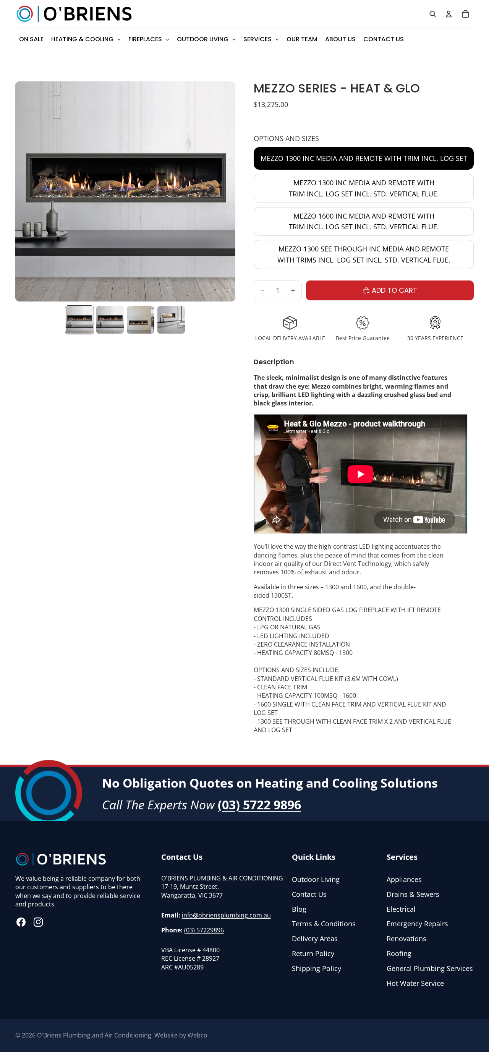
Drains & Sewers (413, 894)
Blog (299, 909)
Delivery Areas (315, 938)
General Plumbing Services (430, 968)
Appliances (404, 879)
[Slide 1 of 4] (79, 320)
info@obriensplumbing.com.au (226, 915)
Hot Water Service (415, 983)
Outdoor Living (316, 879)
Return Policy (313, 953)
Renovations (406, 938)
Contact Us (309, 894)
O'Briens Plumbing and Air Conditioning (94, 1035)
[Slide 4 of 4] (171, 320)
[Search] (432, 13)
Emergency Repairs (417, 923)
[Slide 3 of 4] (140, 320)
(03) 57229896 (204, 930)
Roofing (399, 953)
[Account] (448, 13)
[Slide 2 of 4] (110, 320)
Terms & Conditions (324, 923)
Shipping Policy (316, 968)
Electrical (401, 909)
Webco (197, 1035)
